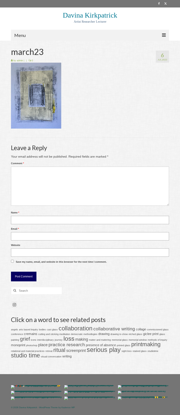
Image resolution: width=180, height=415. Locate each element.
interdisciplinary (45, 340)
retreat (48, 351)
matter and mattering (100, 340)
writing (67, 356)
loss (68, 338)
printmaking (145, 344)
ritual (59, 350)
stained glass (140, 351)
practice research (67, 344)
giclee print (150, 334)
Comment (17, 163)
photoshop (31, 345)
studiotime (153, 351)
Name (15, 212)
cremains (30, 334)
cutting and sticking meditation (54, 334)
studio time (25, 355)
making (81, 339)
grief (25, 339)
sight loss (127, 351)
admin (20, 60)
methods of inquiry (157, 340)
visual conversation (51, 356)
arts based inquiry (28, 329)
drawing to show (119, 334)
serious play (104, 349)
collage (141, 329)
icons (33, 340)
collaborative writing (114, 328)
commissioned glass (158, 329)
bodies (42, 329)
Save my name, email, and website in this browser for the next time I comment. (61, 261)
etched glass (135, 334)
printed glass (123, 345)
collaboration (75, 328)
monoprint (18, 345)
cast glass (52, 329)
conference (17, 334)
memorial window (138, 340)
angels (14, 329)
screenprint (76, 350)
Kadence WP (68, 407)
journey (59, 340)
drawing (104, 334)
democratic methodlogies (84, 334)
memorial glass (120, 340)
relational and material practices (28, 351)
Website (15, 245)
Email (15, 229)
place (43, 344)
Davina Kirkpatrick (90, 15)
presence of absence (101, 345)
